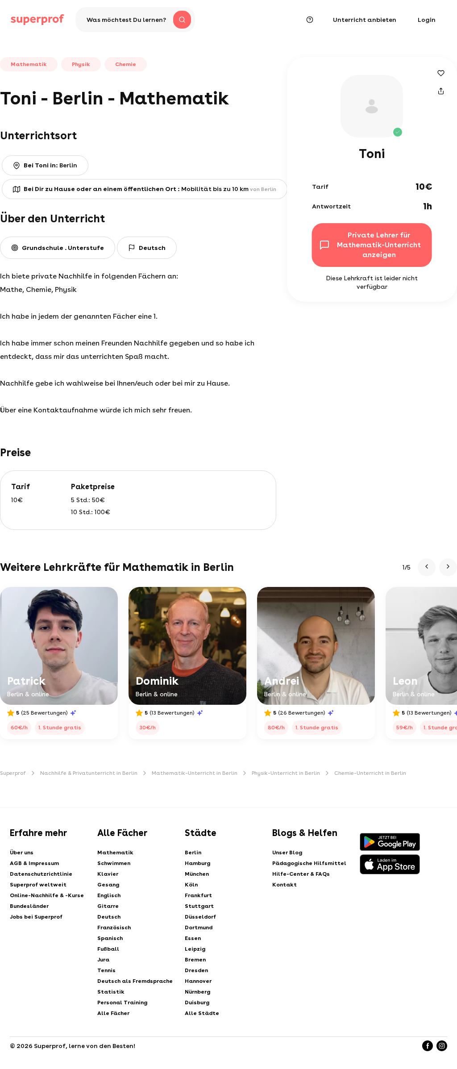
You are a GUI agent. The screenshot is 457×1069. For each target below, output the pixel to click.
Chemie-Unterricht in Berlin (370, 773)
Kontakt (284, 885)
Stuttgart (199, 906)
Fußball (108, 949)
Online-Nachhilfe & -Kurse (47, 895)
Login (427, 19)
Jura (103, 960)
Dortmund (198, 927)
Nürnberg (197, 992)
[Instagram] (441, 1045)
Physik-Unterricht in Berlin (286, 773)
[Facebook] (427, 1045)
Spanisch (110, 938)
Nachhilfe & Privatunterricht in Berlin (88, 773)
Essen (193, 938)
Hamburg (197, 863)
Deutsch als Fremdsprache (135, 981)
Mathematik (115, 852)
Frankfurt (198, 895)
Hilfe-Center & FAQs (301, 874)
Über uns (21, 852)
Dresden (196, 970)
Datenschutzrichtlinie (41, 874)
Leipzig (195, 949)
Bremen (195, 960)
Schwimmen (113, 863)
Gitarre (108, 906)
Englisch (108, 895)
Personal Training (122, 1002)
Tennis (106, 970)
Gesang (108, 885)
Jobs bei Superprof (36, 917)
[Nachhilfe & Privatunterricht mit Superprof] (37, 19)
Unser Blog (287, 852)
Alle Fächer (113, 1013)
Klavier (107, 874)
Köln (191, 885)
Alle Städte (202, 1013)
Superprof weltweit (38, 885)
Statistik (111, 992)
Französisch (114, 927)
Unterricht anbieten (364, 19)
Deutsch (108, 917)
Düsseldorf (200, 917)
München (197, 874)
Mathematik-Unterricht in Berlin (194, 773)
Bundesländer (29, 906)
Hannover (198, 981)
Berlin (193, 852)
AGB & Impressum (34, 863)
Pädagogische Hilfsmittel (309, 863)
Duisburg (197, 1002)
